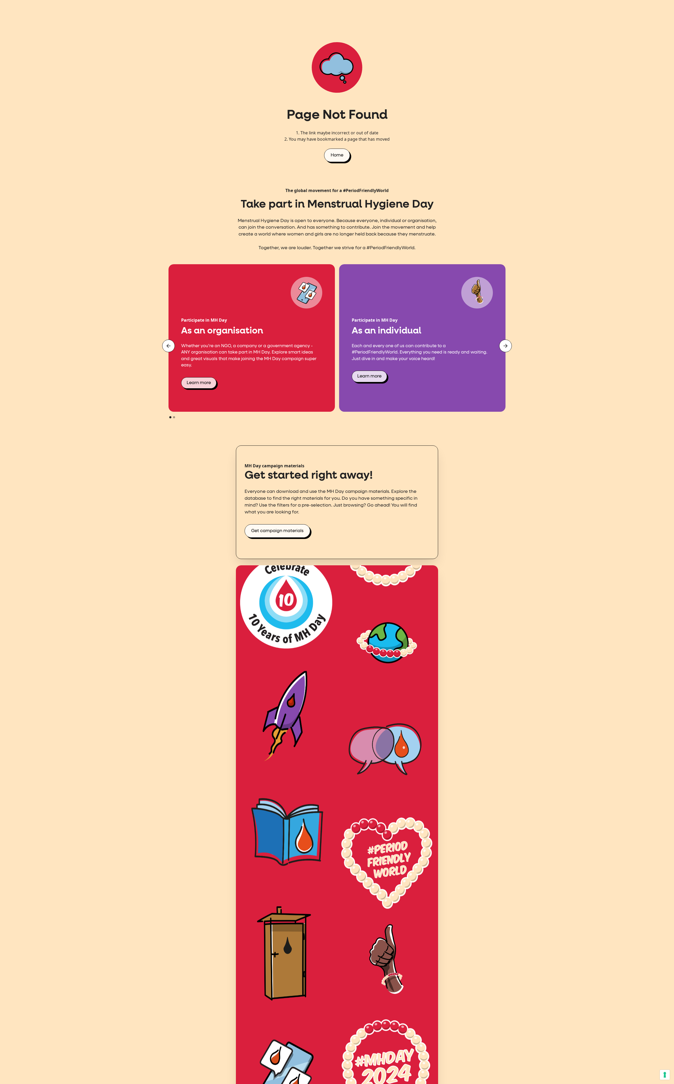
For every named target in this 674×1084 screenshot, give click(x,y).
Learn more (199, 383)
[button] (168, 346)
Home (337, 155)
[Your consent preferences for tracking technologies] (665, 1075)
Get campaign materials (277, 531)
